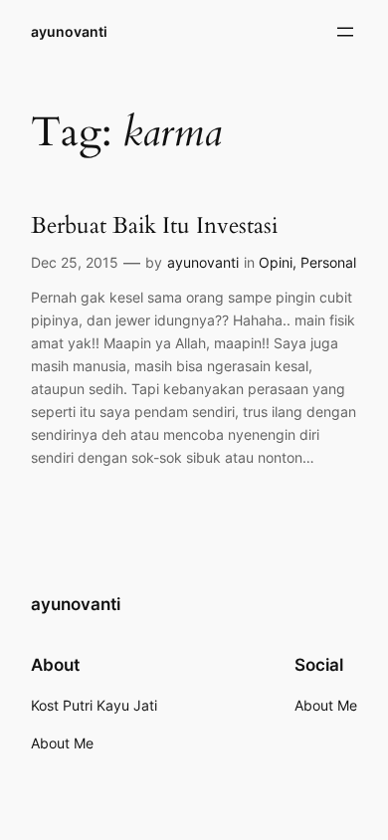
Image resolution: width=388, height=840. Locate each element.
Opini (275, 262)
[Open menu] (345, 32)
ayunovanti (69, 31)
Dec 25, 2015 (74, 262)
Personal (328, 262)
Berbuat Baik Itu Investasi (154, 225)
